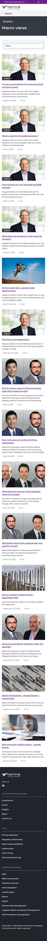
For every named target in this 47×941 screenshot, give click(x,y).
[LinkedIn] (3, 785)
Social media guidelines (12, 844)
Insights (5, 809)
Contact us (6, 818)
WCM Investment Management (16, 915)
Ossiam (5, 901)
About (4, 814)
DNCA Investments (10, 879)
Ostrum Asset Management (14, 906)
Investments (7, 800)
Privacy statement (10, 835)
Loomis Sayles (8, 892)
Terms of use (7, 853)
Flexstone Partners (10, 883)
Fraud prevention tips (11, 857)
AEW (4, 874)
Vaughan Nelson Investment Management (21, 910)
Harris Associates (9, 888)
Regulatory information (12, 839)
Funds (4, 805)
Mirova (5, 897)
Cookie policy (8, 848)
